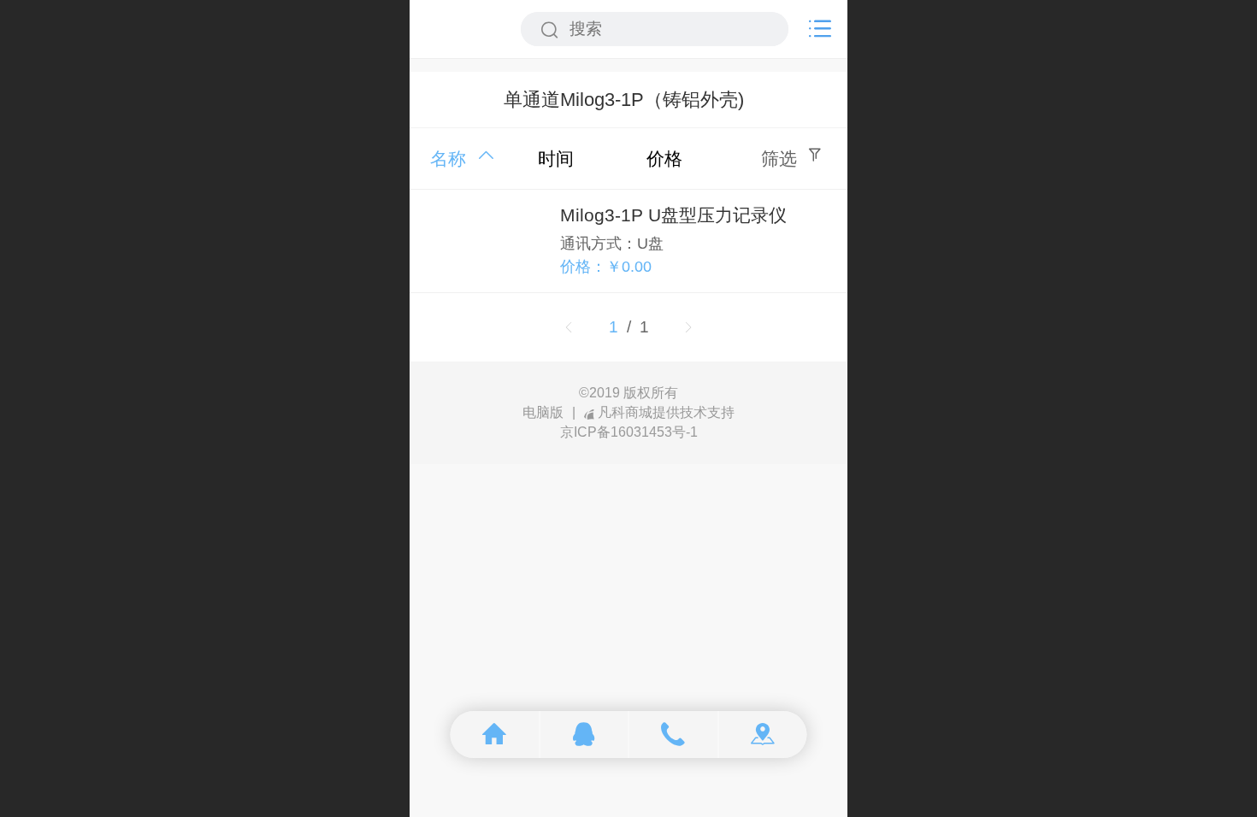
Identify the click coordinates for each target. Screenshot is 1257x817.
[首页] (495, 734)
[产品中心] (584, 734)
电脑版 (543, 413)
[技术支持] (674, 734)
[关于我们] (762, 734)
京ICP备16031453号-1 (629, 432)
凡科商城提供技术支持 (666, 413)
